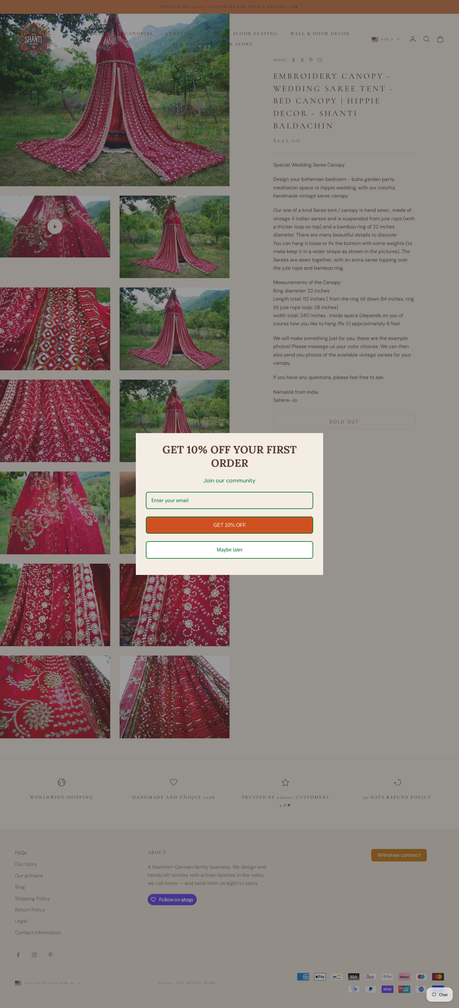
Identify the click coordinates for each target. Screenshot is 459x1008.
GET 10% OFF (229, 525)
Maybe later (230, 549)
